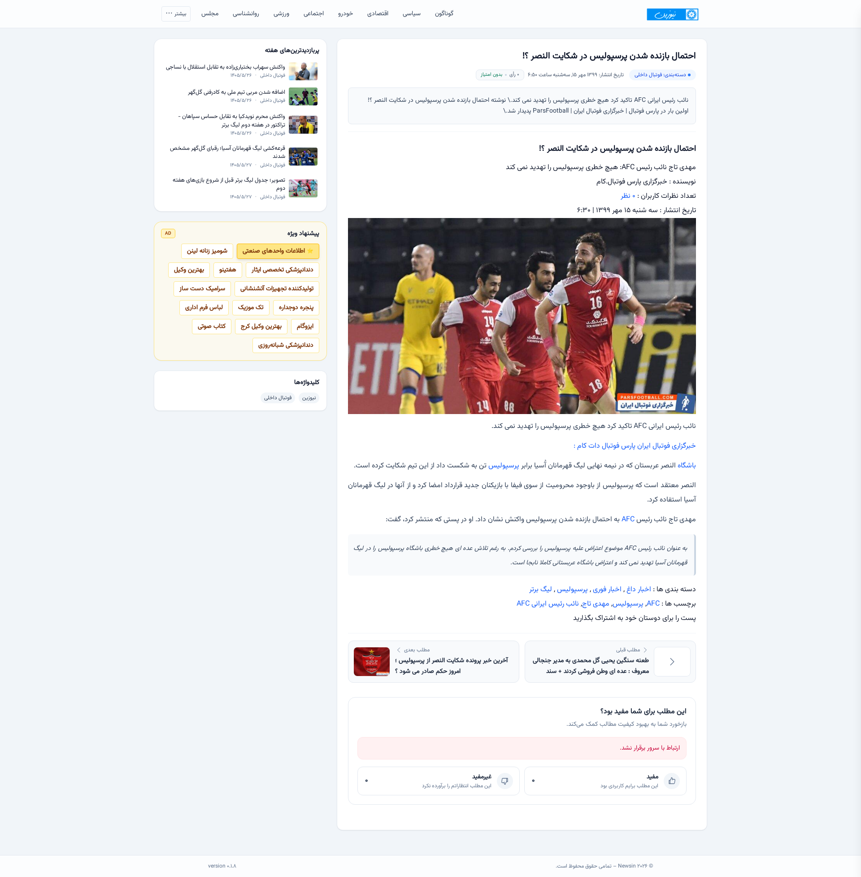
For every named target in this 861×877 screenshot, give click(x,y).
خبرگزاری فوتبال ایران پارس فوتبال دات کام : (635, 446)
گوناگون (444, 14)
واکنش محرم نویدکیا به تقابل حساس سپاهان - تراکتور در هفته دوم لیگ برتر (231, 121)
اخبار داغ (638, 589)
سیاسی (412, 14)
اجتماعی (314, 14)
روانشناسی (246, 14)
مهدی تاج (595, 604)
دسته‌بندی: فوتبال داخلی (660, 75)
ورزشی (281, 14)
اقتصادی (377, 14)
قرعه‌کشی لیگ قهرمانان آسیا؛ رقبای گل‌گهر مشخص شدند (227, 152)
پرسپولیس (503, 465)
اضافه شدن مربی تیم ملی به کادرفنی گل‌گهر (236, 92)
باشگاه (687, 465)
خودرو (345, 14)
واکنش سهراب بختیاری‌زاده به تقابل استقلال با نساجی (225, 67)
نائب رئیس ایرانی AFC (548, 604)
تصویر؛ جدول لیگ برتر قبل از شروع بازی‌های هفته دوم (229, 184)
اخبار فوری (607, 589)
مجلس (209, 14)
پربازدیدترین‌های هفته (292, 51)
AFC (628, 519)
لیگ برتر (540, 589)
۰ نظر (628, 196)
